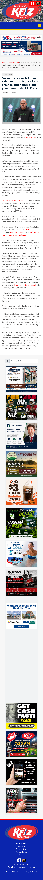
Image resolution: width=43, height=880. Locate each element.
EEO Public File (21, 854)
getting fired (31, 137)
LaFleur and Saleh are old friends (15, 200)
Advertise (21, 846)
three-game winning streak (25, 285)
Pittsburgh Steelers (17, 232)
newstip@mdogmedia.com (21, 867)
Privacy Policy (21, 852)
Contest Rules (21, 849)
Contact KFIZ (21, 843)
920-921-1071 (21, 864)
